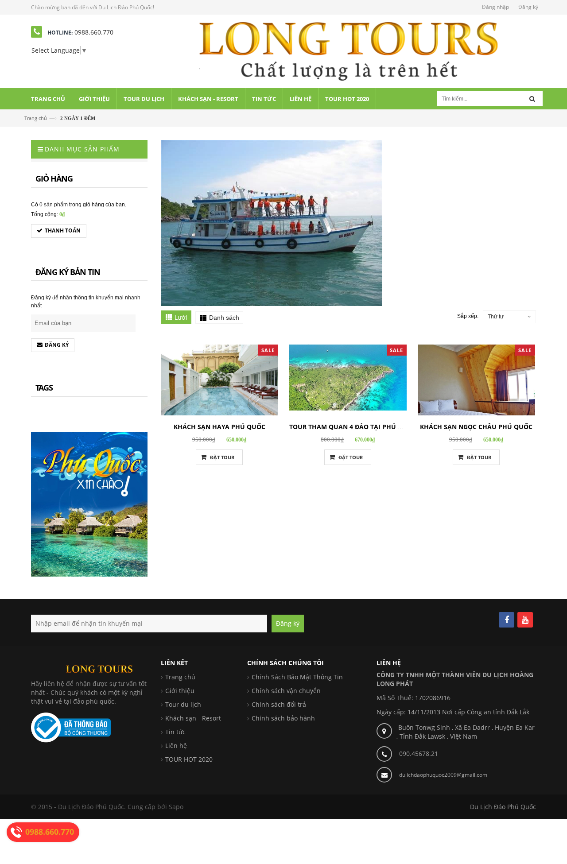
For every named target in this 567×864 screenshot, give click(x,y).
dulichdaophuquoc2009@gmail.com (443, 775)
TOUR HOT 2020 (189, 759)
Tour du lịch (183, 704)
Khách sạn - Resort (193, 718)
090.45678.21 (418, 753)
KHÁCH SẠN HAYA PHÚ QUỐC (219, 426)
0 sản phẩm (53, 204)
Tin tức (175, 732)
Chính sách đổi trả (279, 704)
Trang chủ (35, 118)
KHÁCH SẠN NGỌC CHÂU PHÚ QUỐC (476, 426)
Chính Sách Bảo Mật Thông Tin (297, 677)
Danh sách (224, 317)
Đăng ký (528, 7)
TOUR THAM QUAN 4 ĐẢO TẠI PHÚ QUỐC (352, 426)
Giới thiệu (179, 690)
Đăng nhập (495, 7)
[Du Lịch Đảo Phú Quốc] (348, 50)
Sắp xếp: (467, 316)
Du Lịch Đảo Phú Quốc (503, 806)
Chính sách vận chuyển (286, 690)
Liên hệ (176, 745)
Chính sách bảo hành (283, 718)
